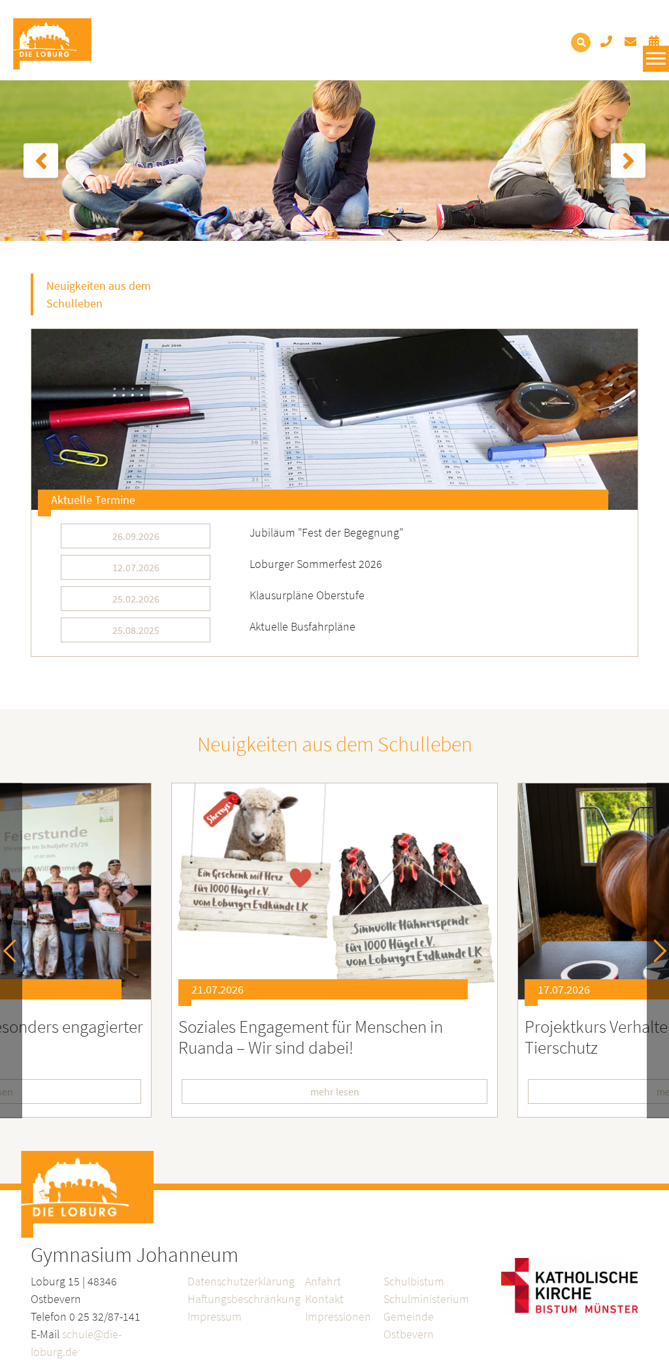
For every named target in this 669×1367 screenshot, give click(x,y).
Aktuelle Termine (93, 499)
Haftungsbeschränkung (244, 1298)
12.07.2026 (135, 567)
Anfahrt (323, 1281)
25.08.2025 (135, 629)
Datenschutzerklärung (241, 1281)
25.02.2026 (135, 598)
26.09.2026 (135, 535)
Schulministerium (426, 1298)
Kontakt (324, 1298)
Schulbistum (413, 1281)
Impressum (215, 1316)
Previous (14, 950)
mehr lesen (334, 1091)
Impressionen (338, 1316)
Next (655, 950)
